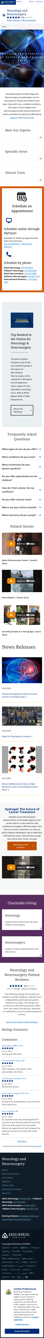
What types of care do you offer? (20, 449)
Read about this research (20, 846)
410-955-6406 (30, 273)
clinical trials (28, 117)
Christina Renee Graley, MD (13, 1060)
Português (27, 1251)
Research (6, 1181)
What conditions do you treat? (18, 456)
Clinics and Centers (11, 1173)
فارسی (24, 1273)
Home (4, 27)
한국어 (33, 1262)
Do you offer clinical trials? (17, 499)
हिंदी (31, 1273)
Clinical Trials (8, 1185)
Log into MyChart (12, 244)
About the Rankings (18, 410)
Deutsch (30, 1265)
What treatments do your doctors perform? (16, 466)
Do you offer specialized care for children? (20, 478)
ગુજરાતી (26, 1269)
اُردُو (15, 1273)
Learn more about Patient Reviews (22, 1022)
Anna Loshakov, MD (10, 1111)
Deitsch (5, 1277)
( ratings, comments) (21, 20)
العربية (21, 1265)
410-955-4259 (30, 270)
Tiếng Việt (16, 1254)
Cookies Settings (22, 1324)
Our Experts (7, 1177)
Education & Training (11, 1189)
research (14, 117)
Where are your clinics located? (19, 507)
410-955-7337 (34, 276)
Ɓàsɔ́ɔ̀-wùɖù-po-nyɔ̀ (10, 1258)
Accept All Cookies (22, 1331)
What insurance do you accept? (19, 515)
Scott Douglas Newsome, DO (13, 1078)
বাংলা (16, 1262)
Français (35, 1247)
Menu (19, 2)
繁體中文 (24, 1247)
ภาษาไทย (6, 1273)
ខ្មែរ (13, 1277)
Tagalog (5, 1251)
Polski (4, 1269)
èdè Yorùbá (7, 1262)
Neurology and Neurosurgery (17, 12)
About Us (6, 1193)
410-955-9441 (27, 267)
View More (22, 1141)
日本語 (24, 1262)
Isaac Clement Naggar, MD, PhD (15, 1093)
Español (5, 1247)
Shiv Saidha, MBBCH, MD (12, 1045)
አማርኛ (15, 1247)
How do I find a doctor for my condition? (18, 489)
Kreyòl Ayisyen (8, 1265)
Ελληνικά (15, 1269)
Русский (16, 1251)
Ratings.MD (37, 1146)
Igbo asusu (27, 1258)
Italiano (5, 1255)
